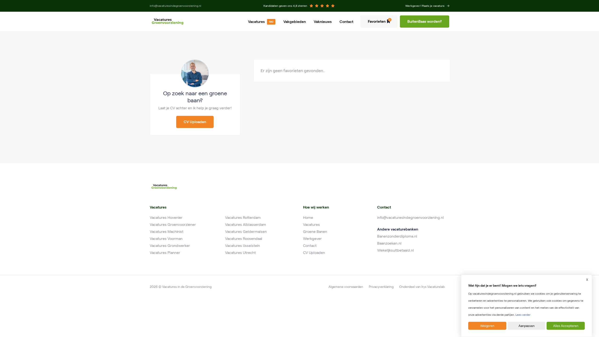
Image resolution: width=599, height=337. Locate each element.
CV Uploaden (314, 253)
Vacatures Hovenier (166, 218)
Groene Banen (315, 232)
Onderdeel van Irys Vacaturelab (422, 287)
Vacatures (256, 22)
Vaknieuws (323, 22)
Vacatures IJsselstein (242, 246)
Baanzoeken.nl (389, 243)
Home (308, 218)
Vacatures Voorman (166, 239)
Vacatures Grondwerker (170, 246)
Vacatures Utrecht (240, 253)
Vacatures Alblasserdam (245, 225)
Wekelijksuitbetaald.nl (395, 250)
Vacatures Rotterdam (243, 218)
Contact (346, 22)
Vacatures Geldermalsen (246, 232)
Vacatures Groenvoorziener (173, 225)
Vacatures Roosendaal (243, 239)
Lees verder (522, 314)
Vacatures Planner (165, 253)
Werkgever (312, 239)
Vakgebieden (294, 22)
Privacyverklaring (381, 287)
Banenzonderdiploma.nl (397, 236)
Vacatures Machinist (166, 232)
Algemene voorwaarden (346, 287)
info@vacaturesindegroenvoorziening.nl (410, 218)
